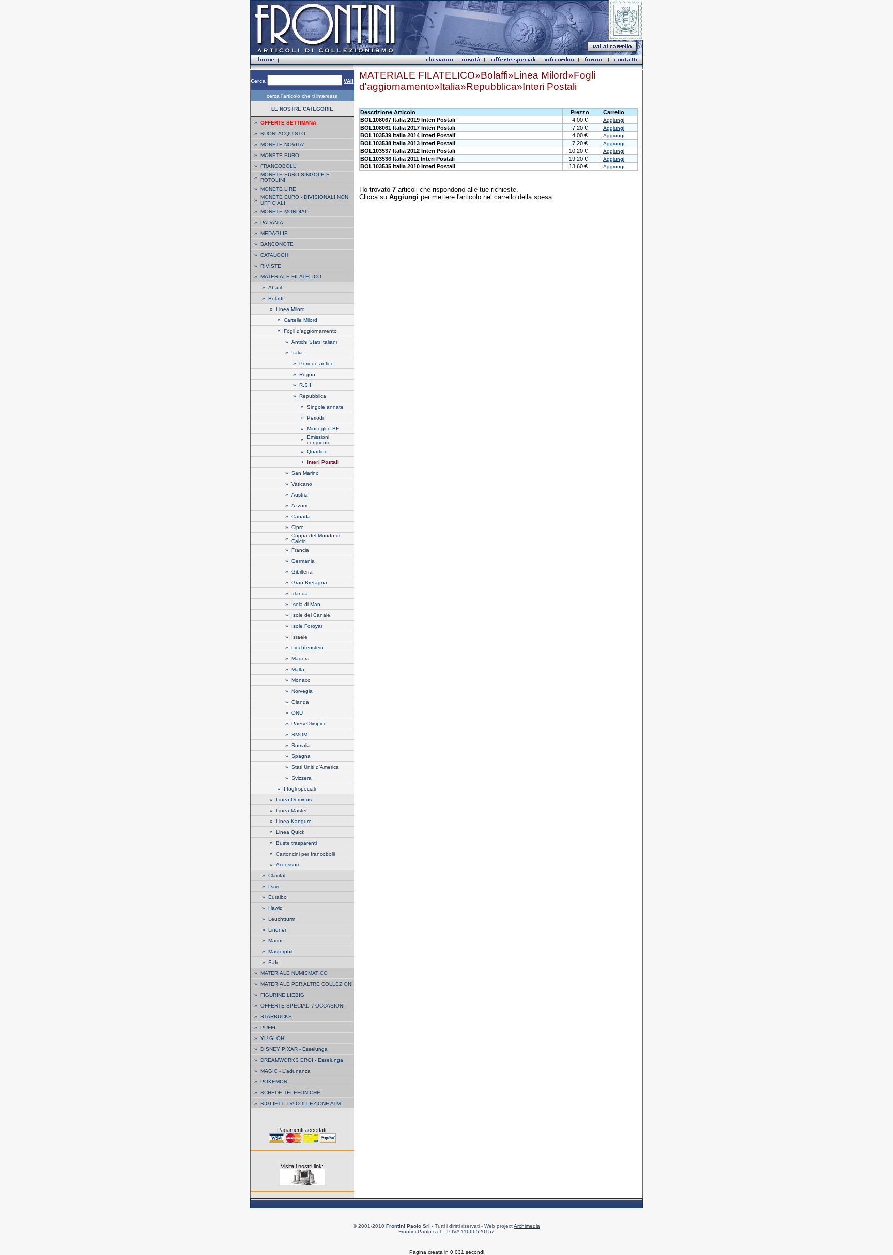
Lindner (277, 930)
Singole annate (325, 407)
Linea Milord (290, 309)
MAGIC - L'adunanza (285, 1071)
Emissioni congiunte (319, 439)
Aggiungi (613, 120)
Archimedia (527, 1226)
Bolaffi (275, 298)
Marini (275, 940)
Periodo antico (316, 363)
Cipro (297, 527)
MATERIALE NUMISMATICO (294, 973)
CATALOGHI (275, 255)
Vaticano (301, 484)
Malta (297, 669)
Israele (299, 637)
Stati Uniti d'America (315, 767)
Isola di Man (305, 604)
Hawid (275, 908)
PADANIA (271, 222)
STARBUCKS (276, 1016)
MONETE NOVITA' (282, 144)
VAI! (348, 81)
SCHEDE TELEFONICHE (290, 1092)
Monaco (301, 680)
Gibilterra (302, 572)
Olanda (300, 702)
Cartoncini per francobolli (305, 854)
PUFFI (267, 1027)
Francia (300, 550)
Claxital (276, 875)
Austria (299, 495)
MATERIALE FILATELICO (290, 277)
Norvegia (302, 691)
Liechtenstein (307, 647)
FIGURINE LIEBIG (282, 995)
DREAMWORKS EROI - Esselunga (301, 1060)
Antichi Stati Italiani (314, 342)
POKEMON (273, 1081)
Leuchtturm (281, 919)
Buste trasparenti (296, 843)
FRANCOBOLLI (279, 166)
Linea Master (291, 810)
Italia (297, 352)
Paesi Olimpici (308, 723)
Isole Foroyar (306, 626)
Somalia (301, 745)
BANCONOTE (277, 244)
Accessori (287, 864)
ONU (297, 713)
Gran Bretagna (309, 582)
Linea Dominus (294, 799)
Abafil (275, 287)
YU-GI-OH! (273, 1038)
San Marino (305, 473)
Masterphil (280, 951)
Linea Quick (290, 832)
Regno (307, 374)
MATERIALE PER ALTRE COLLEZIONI (306, 984)
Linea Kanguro (294, 821)
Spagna (301, 756)
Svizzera (301, 778)
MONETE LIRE (278, 189)
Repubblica (312, 396)
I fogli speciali (300, 789)
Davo (274, 886)
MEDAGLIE (274, 233)
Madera (300, 658)
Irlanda (299, 593)
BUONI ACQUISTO (282, 133)
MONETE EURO (279, 155)
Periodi (315, 418)
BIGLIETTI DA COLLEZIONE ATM (300, 1103)
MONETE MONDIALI (285, 211)
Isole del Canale (310, 615)
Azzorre (300, 505)
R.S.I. (306, 385)
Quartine (317, 451)
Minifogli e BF (323, 428)
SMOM (299, 734)
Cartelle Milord (300, 320)
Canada (301, 516)
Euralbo (277, 897)
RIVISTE (270, 266)
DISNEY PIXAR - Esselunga (294, 1049)
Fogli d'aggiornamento (310, 331)
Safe (274, 962)
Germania (303, 561)
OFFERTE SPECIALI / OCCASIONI (302, 1006)
